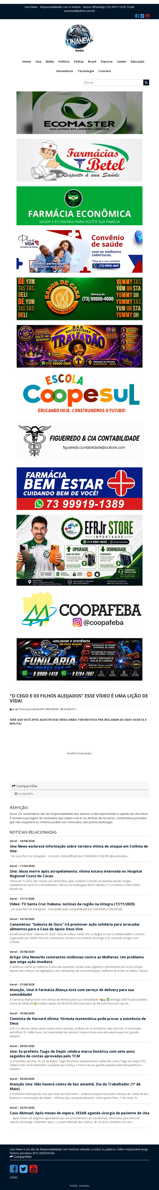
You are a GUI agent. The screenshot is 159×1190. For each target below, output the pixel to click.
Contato (105, 71)
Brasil (92, 61)
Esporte (106, 61)
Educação (137, 61)
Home (26, 61)
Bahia (50, 61)
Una (38, 61)
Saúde (121, 61)
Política (64, 61)
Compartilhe (25, 793)
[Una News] (79, 38)
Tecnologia (86, 71)
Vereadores (64, 71)
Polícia (78, 61)
